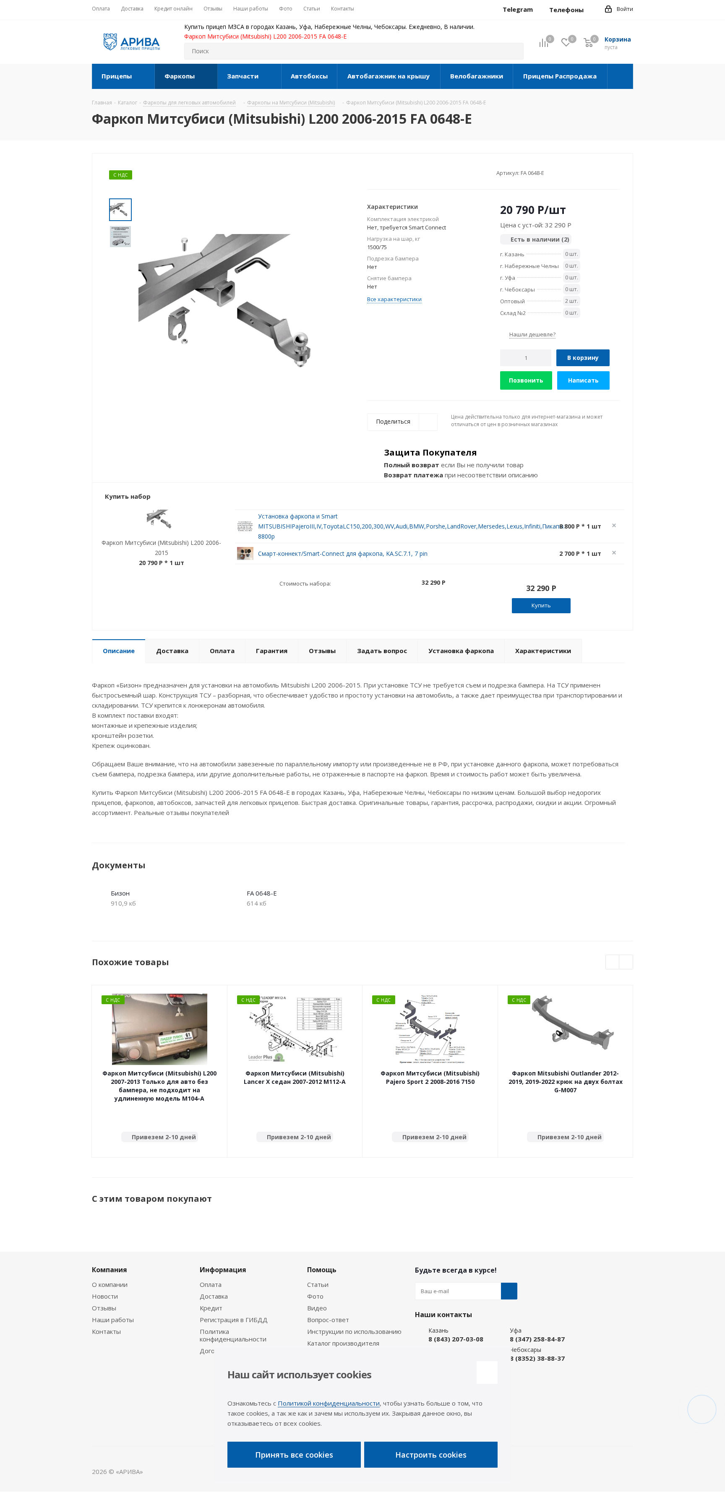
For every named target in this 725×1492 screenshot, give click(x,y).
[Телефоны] (590, 9)
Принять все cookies (294, 1455)
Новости (105, 1296)
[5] (403, 172)
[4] (395, 172)
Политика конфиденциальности (233, 1335)
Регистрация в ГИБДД (234, 1319)
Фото (315, 1296)
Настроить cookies (431, 1455)
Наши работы (113, 1319)
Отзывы (104, 1308)
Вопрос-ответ (328, 1319)
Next (626, 962)
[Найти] (513, 51)
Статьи (318, 1284)
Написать (583, 380)
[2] (379, 172)
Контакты (106, 1331)
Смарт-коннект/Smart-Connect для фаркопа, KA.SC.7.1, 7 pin (343, 553)
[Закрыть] (487, 1372)
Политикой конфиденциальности (329, 1403)
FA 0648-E (262, 893)
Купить (541, 605)
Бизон (120, 893)
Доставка (214, 1296)
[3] (387, 172)
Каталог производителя (343, 1343)
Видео (317, 1308)
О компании (110, 1284)
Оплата (211, 1284)
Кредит (211, 1308)
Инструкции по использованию (354, 1331)
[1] (371, 172)
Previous (613, 962)
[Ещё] (620, 76)
